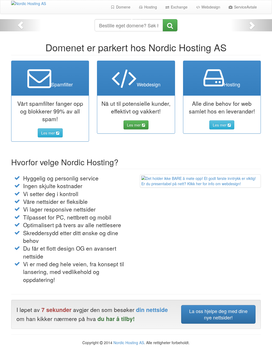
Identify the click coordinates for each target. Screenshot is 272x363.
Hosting (150, 7)
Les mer (48, 133)
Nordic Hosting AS (128, 342)
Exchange (179, 7)
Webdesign (210, 7)
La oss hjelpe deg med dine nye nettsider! (218, 314)
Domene (122, 7)
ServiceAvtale (245, 7)
